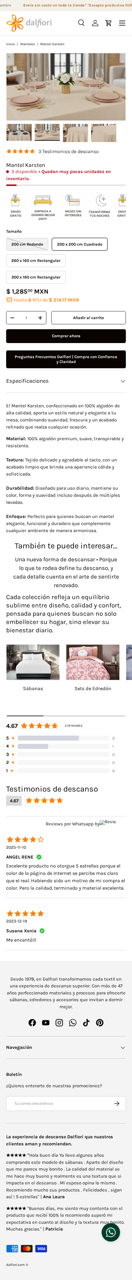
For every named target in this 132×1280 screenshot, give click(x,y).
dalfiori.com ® (17, 1265)
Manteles (27, 44)
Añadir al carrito (88, 317)
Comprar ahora (66, 336)
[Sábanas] (33, 662)
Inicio (10, 44)
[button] (108, 23)
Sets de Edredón (93, 688)
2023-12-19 (16, 921)
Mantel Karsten (52, 44)
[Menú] (122, 23)
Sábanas (33, 688)
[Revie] (113, 824)
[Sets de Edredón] (92, 662)
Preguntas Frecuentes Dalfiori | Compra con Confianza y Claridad (66, 359)
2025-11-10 (16, 847)
